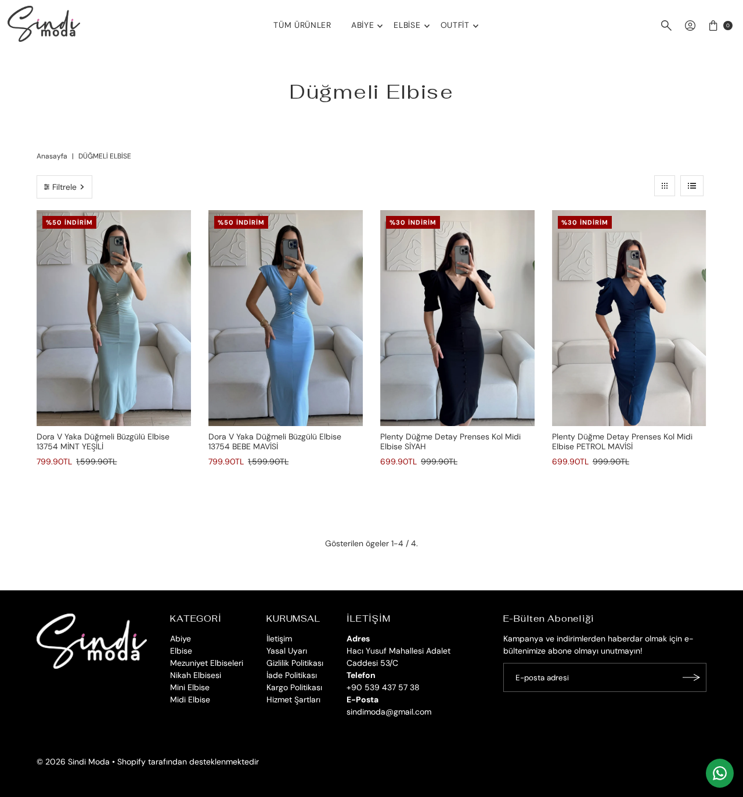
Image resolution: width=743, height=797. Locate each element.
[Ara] (666, 25)
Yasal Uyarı (286, 650)
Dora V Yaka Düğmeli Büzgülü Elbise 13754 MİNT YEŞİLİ (103, 441)
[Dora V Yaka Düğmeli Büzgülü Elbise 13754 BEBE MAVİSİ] (285, 318)
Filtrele (64, 187)
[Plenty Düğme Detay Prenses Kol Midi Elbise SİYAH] (457, 318)
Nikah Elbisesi (195, 675)
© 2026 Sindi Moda (73, 761)
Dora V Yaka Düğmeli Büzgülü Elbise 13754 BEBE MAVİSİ (274, 441)
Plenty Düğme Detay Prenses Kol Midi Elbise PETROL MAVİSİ (622, 441)
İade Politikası (291, 675)
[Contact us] (720, 773)
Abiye (362, 25)
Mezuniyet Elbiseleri (206, 663)
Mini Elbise (190, 687)
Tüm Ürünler (302, 25)
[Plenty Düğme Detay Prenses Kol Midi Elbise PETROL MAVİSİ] (629, 318)
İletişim (279, 638)
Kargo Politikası (294, 687)
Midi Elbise (190, 699)
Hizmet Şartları (293, 699)
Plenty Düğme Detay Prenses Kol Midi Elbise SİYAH (450, 441)
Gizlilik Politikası (294, 663)
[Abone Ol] (691, 677)
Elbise (407, 25)
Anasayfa (52, 156)
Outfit (455, 25)
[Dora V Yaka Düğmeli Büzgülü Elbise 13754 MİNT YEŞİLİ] (114, 318)
